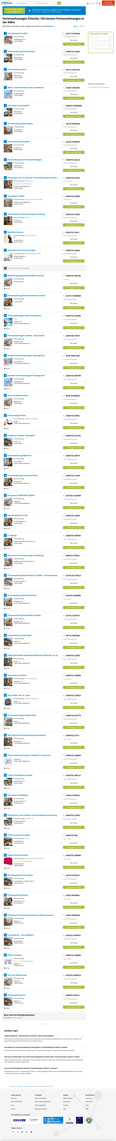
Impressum (89, 1098)
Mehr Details (73, 40)
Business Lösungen (41, 1109)
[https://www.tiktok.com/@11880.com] (22, 1132)
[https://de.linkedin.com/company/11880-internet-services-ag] (27, 1132)
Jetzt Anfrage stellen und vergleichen (14, 10)
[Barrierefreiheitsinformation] (97, 3)
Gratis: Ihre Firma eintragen (108, 3)
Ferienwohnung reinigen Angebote (100, 87)
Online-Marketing (40, 1105)
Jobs (12, 1105)
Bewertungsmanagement (42, 1101)
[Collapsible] (82, 1035)
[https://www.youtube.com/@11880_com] (31, 1132)
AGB (87, 1105)
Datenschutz (89, 1101)
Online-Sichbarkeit (40, 1098)
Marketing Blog (67, 1098)
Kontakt (65, 1105)
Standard (49, 26)
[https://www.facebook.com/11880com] (13, 1132)
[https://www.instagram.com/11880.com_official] (17, 1132)
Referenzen (66, 1101)
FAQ (64, 1109)
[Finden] (59, 3)
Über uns (14, 1098)
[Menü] (100, 3)
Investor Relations (16, 1101)
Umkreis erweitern (17, 1018)
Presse (13, 1109)
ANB (87, 1109)
